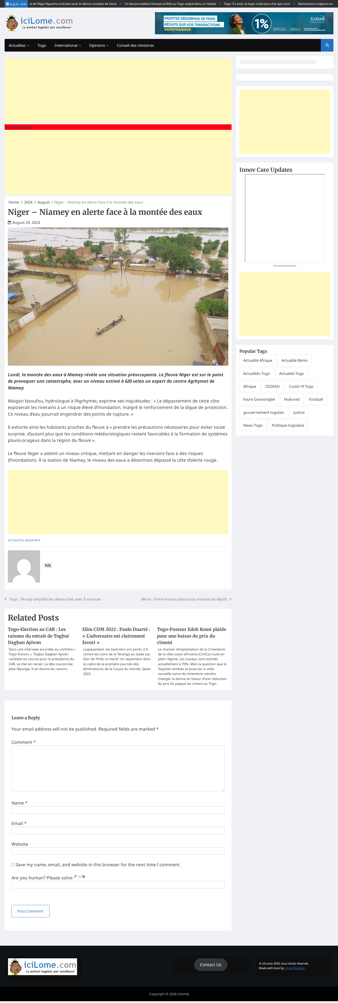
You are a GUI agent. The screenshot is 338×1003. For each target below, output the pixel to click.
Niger (29, 540)
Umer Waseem (295, 968)
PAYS (37, 540)
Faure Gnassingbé (259, 399)
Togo (41, 45)
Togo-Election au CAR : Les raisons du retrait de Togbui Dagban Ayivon (38, 636)
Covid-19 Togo (301, 386)
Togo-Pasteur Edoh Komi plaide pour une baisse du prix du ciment (191, 636)
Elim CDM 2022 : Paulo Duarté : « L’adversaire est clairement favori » (116, 636)
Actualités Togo (256, 373)
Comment (23, 742)
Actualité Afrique (257, 360)
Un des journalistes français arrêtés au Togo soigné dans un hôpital (155, 4)
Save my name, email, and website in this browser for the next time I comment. (98, 865)
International (65, 45)
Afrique (249, 386)
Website (19, 844)
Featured (292, 399)
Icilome (183, 994)
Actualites (17, 45)
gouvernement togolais (263, 412)
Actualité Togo (291, 373)
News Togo (253, 425)
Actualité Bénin (294, 360)
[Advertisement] (118, 90)
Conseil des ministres (135, 45)
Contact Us (210, 964)
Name (19, 803)
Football (316, 399)
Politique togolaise (288, 425)
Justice (299, 412)
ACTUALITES (16, 540)
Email (18, 823)
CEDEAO (272, 386)
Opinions (97, 45)
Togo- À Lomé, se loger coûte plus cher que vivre (242, 4)
